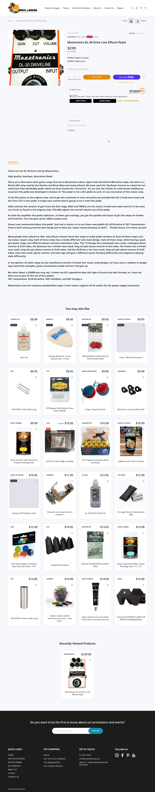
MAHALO (49, 319)
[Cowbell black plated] (60, 545)
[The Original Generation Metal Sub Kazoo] (95, 441)
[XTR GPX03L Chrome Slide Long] (24, 597)
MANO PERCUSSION (89, 371)
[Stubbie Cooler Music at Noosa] (131, 441)
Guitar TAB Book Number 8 (131, 357)
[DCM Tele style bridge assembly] (60, 441)
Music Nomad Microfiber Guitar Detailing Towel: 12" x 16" (131, 565)
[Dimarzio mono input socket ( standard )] (60, 493)
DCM (48, 423)
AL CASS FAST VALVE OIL (95, 513)
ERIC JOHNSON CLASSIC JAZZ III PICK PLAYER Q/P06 (95, 357)
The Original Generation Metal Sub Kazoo (95, 461)
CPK (47, 527)
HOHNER (49, 579)
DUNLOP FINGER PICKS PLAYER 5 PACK (95, 565)
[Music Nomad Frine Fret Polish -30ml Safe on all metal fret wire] (95, 597)
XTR (12, 371)
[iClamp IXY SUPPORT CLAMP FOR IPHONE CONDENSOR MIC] (131, 597)
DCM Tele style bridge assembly (59, 461)
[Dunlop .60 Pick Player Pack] (24, 493)
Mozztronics (139, 33)
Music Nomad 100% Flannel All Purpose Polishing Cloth (24, 461)
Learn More (104, 101)
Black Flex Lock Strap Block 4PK (131, 409)
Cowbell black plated (60, 565)
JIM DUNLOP (86, 319)
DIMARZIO (50, 475)
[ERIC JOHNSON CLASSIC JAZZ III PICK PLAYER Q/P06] (95, 337)
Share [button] (72, 130)
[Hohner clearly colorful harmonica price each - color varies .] (60, 597)
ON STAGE (121, 475)
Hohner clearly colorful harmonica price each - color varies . (59, 618)
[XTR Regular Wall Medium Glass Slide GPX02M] (60, 389)
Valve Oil (24, 357)
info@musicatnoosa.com (89, 758)
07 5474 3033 (85, 755)
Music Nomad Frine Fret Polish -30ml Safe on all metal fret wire (95, 618)
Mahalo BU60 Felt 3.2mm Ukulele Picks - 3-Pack (60, 357)
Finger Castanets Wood (95, 409)
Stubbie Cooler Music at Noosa (131, 461)
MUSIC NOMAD (16, 423)
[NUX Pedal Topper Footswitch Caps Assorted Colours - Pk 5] (24, 545)
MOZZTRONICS (69, 654)
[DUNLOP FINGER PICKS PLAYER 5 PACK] (95, 545)
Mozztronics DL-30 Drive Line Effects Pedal (77, 693)
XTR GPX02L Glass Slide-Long (24, 409)
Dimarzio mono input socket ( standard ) (59, 513)
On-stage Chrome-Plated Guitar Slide (131, 513)
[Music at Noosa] (22, 8)
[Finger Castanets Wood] (95, 389)
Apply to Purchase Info (128, 101)
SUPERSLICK (15, 319)
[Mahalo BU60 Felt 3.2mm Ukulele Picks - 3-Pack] (60, 337)
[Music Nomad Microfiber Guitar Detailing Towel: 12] (131, 545)
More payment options (126, 82)
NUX (12, 527)
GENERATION (87, 423)
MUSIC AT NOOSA (124, 319)
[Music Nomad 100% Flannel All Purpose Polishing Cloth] (24, 441)
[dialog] (132, 8)
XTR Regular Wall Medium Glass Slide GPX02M (59, 409)
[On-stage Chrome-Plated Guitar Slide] (131, 493)
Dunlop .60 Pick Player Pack (24, 513)
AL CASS (85, 475)
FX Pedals (85, 57)
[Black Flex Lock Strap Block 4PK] (131, 389)
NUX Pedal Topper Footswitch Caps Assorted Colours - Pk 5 (24, 565)
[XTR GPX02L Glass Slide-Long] (24, 389)
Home (10, 21)
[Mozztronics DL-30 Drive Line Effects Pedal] (77, 673)
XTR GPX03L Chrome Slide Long (24, 618)
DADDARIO (122, 371)
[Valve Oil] (24, 337)
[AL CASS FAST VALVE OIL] (95, 493)
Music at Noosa (19, 789)
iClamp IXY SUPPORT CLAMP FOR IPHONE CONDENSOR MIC (131, 618)
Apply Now (81, 101)
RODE (120, 579)
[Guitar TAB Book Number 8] (131, 337)
